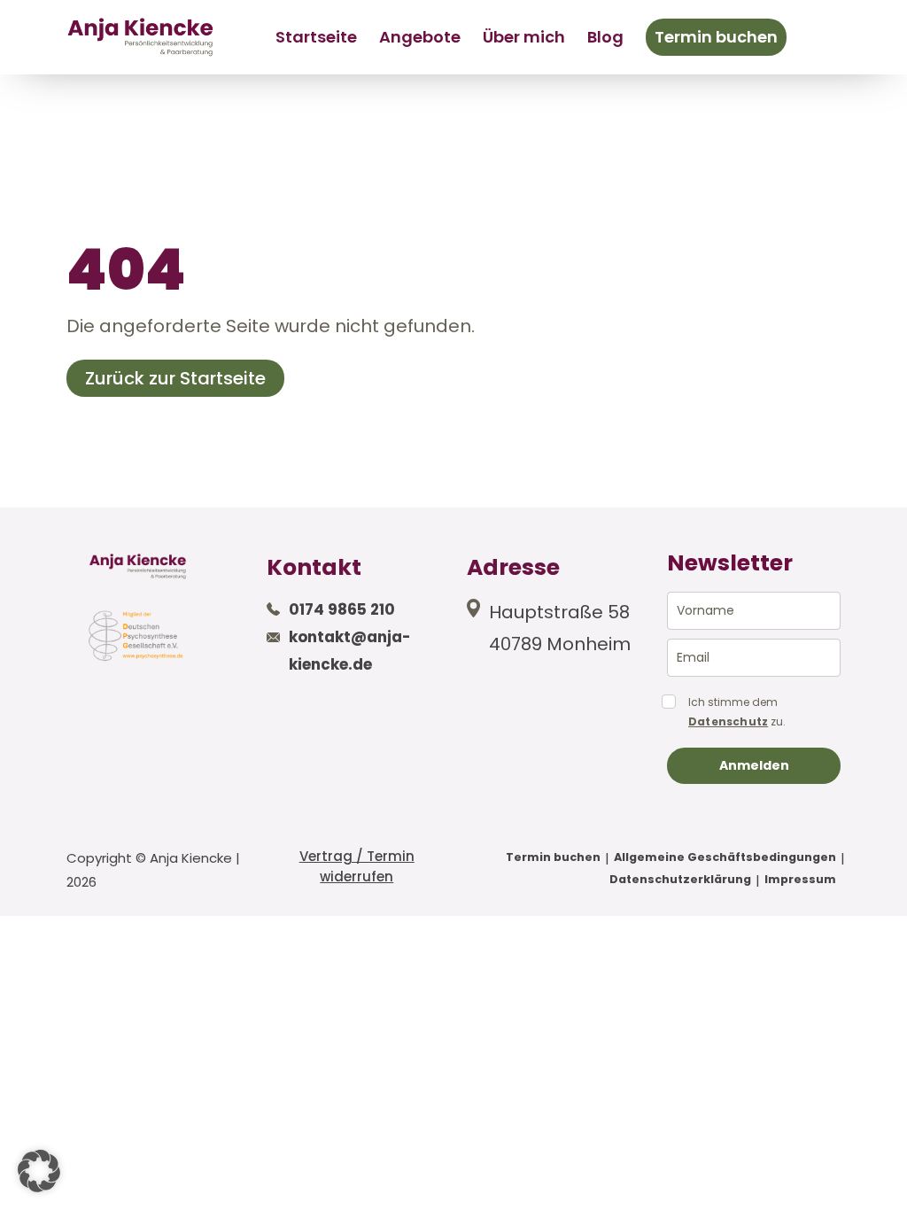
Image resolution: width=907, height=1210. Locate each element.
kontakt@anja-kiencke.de (350, 650)
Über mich (524, 37)
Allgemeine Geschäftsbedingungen (725, 857)
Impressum (800, 879)
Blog (605, 37)
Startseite (316, 37)
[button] (39, 1171)
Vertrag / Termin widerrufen (357, 866)
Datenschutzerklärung (680, 879)
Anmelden (754, 765)
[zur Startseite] (140, 36)
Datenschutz (728, 722)
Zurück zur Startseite (175, 378)
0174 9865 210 (342, 609)
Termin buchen (716, 37)
